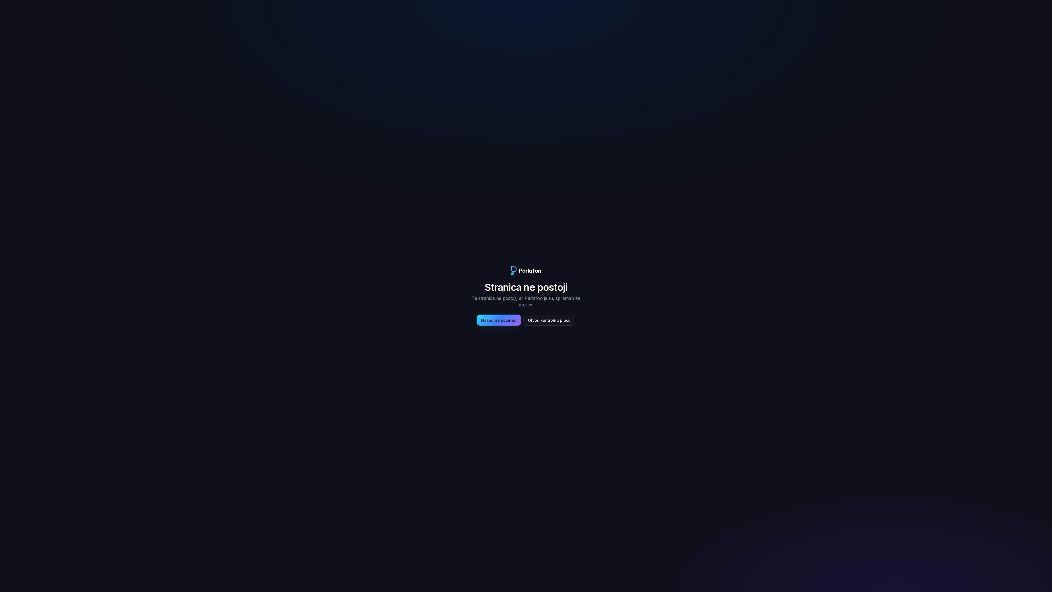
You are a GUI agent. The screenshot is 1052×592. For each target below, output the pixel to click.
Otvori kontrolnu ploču (549, 320)
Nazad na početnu (499, 320)
